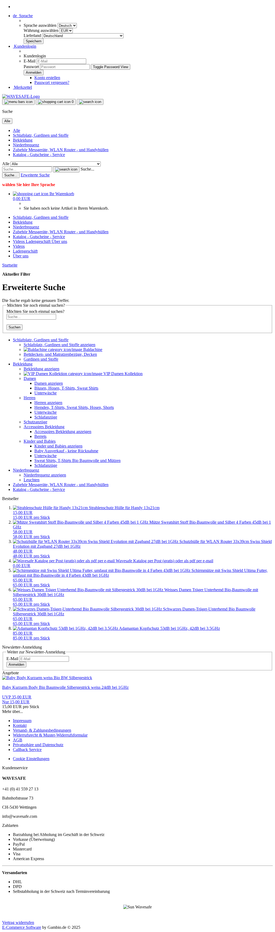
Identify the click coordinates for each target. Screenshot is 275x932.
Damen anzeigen (48, 383)
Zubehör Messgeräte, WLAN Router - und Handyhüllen (60, 149)
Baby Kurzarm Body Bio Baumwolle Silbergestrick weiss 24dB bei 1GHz (65, 687)
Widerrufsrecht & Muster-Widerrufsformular (50, 735)
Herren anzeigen (48, 402)
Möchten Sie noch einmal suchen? (35, 311)
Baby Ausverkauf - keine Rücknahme (66, 451)
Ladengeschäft (39, 241)
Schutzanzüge (35, 422)
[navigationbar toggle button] (18, 102)
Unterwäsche (45, 393)
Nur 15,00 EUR (16, 699)
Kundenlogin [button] (24, 46)
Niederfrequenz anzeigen (45, 475)
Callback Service (27, 749)
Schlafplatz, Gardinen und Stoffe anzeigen (59, 344)
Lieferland (33, 35)
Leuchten (31, 480)
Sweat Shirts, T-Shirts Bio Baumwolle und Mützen (77, 460)
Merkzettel (22, 87)
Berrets (40, 436)
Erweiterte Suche (35, 175)
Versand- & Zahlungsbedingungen (42, 730)
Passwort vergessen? (51, 82)
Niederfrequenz (26, 145)
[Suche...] (66, 169)
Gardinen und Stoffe (41, 359)
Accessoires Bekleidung (44, 426)
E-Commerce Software (21, 927)
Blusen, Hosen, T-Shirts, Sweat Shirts (66, 388)
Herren (29, 397)
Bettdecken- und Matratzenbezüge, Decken (60, 354)
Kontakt (20, 725)
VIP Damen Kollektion (122, 373)
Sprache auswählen (40, 25)
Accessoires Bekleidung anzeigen (62, 431)
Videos (19, 241)
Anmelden (16, 665)
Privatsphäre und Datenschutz (38, 744)
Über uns (59, 241)
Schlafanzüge (45, 417)
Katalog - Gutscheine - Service (39, 154)
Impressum (22, 720)
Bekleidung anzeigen (41, 369)
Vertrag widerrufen (18, 922)
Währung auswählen (42, 30)
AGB (17, 740)
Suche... (87, 169)
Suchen (14, 327)
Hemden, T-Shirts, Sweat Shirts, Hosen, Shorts (74, 407)
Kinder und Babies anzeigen (58, 446)
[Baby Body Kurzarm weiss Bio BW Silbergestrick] (47, 677)
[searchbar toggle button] (90, 102)
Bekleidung (22, 140)
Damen (30, 378)
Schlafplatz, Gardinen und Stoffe (40, 135)
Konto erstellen (47, 77)
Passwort (31, 66)
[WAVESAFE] (21, 96)
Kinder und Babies (40, 441)
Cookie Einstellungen (31, 758)
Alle (16, 130)
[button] (23, 15)
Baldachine (92, 349)
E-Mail (29, 61)
